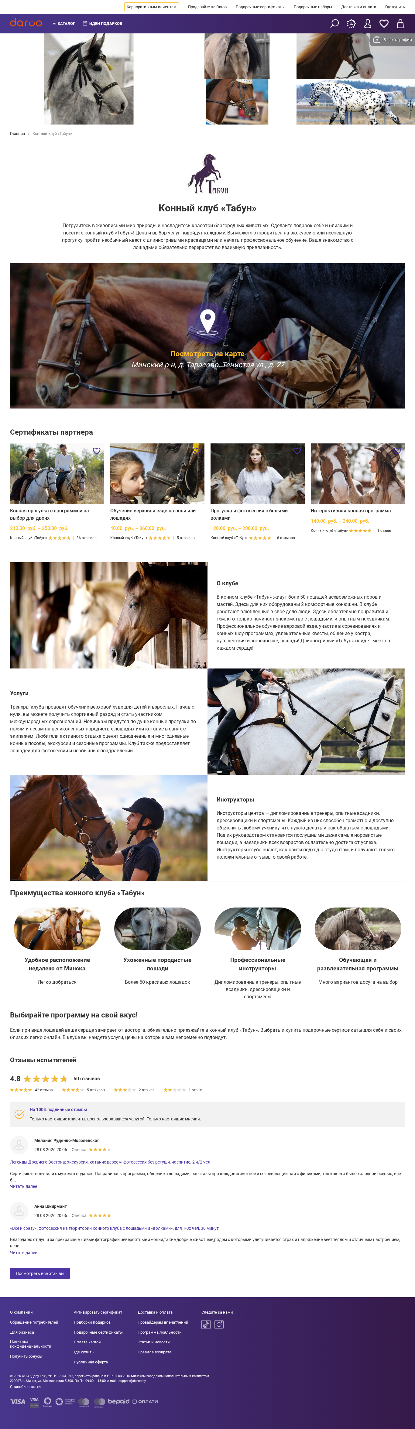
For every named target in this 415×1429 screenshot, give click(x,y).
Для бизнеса (22, 1332)
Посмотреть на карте (207, 353)
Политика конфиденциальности (30, 1344)
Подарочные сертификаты (260, 7)
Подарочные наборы (313, 7)
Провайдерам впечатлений (163, 1322)
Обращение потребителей (34, 1322)
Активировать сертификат (98, 1312)
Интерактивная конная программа (351, 511)
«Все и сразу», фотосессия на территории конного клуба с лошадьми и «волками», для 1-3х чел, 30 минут (114, 1228)
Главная (18, 133)
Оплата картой (87, 1342)
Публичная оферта (91, 1362)
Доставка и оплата (358, 7)
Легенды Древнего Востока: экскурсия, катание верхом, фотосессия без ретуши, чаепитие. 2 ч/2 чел (110, 1162)
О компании (21, 1312)
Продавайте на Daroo (207, 7)
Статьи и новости (154, 1342)
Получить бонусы (26, 1356)
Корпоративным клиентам (152, 7)
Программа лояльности (160, 1332)
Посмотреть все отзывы (40, 1273)
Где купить (395, 7)
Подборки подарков (92, 1322)
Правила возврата (154, 1352)
